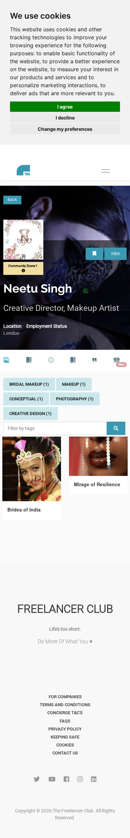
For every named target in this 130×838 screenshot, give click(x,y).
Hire (115, 253)
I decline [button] (65, 117)
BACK (12, 200)
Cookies (65, 744)
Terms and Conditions (65, 704)
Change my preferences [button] (65, 129)
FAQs (65, 721)
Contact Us (65, 752)
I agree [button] (65, 106)
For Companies (65, 696)
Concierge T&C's (65, 712)
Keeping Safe (65, 736)
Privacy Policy (65, 729)
